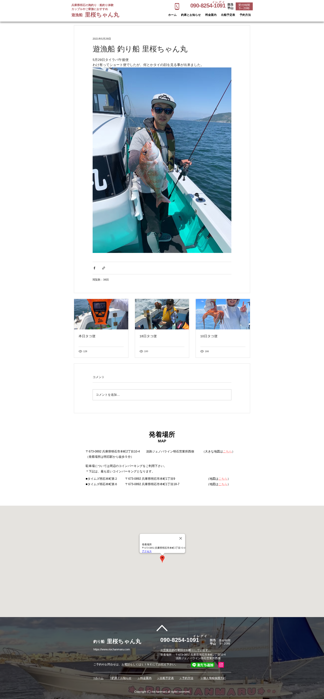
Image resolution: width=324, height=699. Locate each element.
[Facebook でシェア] (94, 268)
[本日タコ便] (101, 314)
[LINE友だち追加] (203, 665)
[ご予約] (177, 6)
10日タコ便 (209, 336)
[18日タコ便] (162, 314)
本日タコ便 (87, 336)
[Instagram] (221, 665)
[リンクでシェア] (103, 268)
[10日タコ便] (223, 314)
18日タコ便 (148, 336)
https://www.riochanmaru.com (111, 649)
